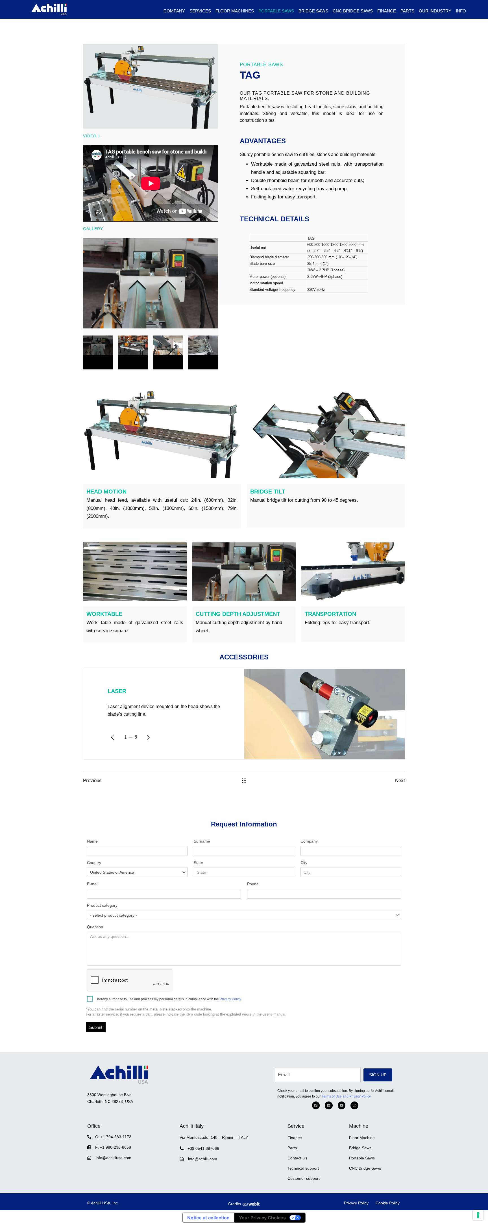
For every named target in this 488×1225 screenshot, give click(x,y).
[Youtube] (342, 1105)
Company (309, 841)
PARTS (407, 10)
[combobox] (137, 872)
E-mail (92, 884)
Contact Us (297, 1158)
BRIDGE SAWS (313, 10)
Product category (112, 910)
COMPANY (174, 10)
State (198, 862)
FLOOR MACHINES (234, 10)
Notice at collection (208, 1217)
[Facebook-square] (316, 1105)
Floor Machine (362, 1137)
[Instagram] (354, 1105)
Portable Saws (362, 1158)
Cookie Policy (388, 1203)
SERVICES (200, 10)
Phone (253, 884)
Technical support (303, 1168)
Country (110, 867)
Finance (386, 10)
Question (95, 927)
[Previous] (112, 737)
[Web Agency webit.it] (251, 1204)
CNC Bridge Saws (353, 10)
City (303, 862)
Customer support (303, 1178)
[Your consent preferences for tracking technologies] (478, 1215)
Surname (202, 841)
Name (92, 841)
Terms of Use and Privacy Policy (346, 1096)
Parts (292, 1148)
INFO (461, 10)
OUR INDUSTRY (435, 10)
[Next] (148, 737)
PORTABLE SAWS (276, 10)
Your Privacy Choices (262, 1217)
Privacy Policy (230, 999)
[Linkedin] (329, 1105)
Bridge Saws (360, 1148)
